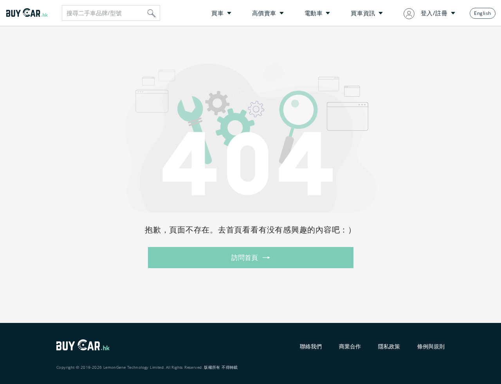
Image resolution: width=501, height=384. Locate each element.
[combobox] (111, 13)
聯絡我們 (311, 346)
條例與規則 (431, 346)
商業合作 (350, 346)
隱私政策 (389, 346)
